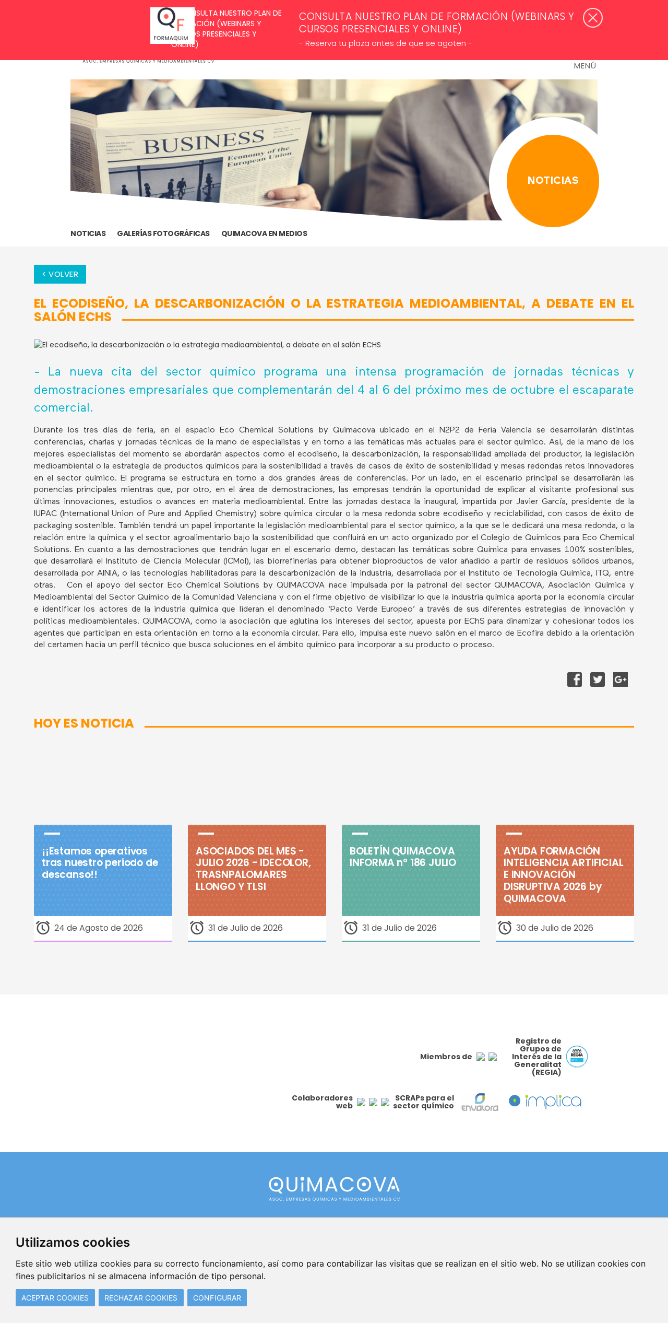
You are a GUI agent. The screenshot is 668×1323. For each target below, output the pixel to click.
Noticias (87, 233)
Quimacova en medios (264, 233)
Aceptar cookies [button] (55, 1297)
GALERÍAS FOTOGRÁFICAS (163, 233)
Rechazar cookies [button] (141, 1297)
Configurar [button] (217, 1297)
